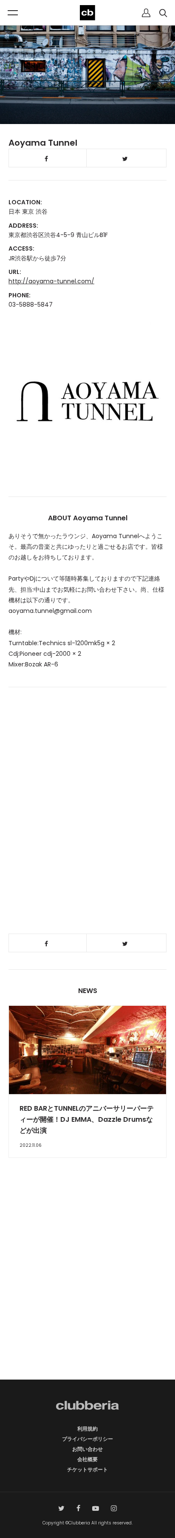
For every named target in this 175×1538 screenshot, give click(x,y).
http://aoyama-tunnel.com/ (51, 281)
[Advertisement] (87, 1283)
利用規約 (87, 1428)
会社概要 (87, 1459)
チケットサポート (87, 1469)
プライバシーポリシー (87, 1438)
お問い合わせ (87, 1449)
